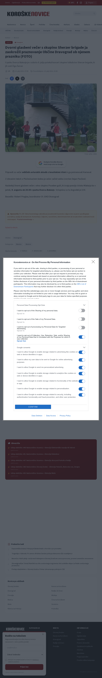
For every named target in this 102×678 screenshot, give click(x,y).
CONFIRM (33, 407)
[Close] (94, 262)
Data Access (51, 416)
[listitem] (51, 305)
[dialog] (51, 339)
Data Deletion (37, 416)
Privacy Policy (65, 416)
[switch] (82, 310)
